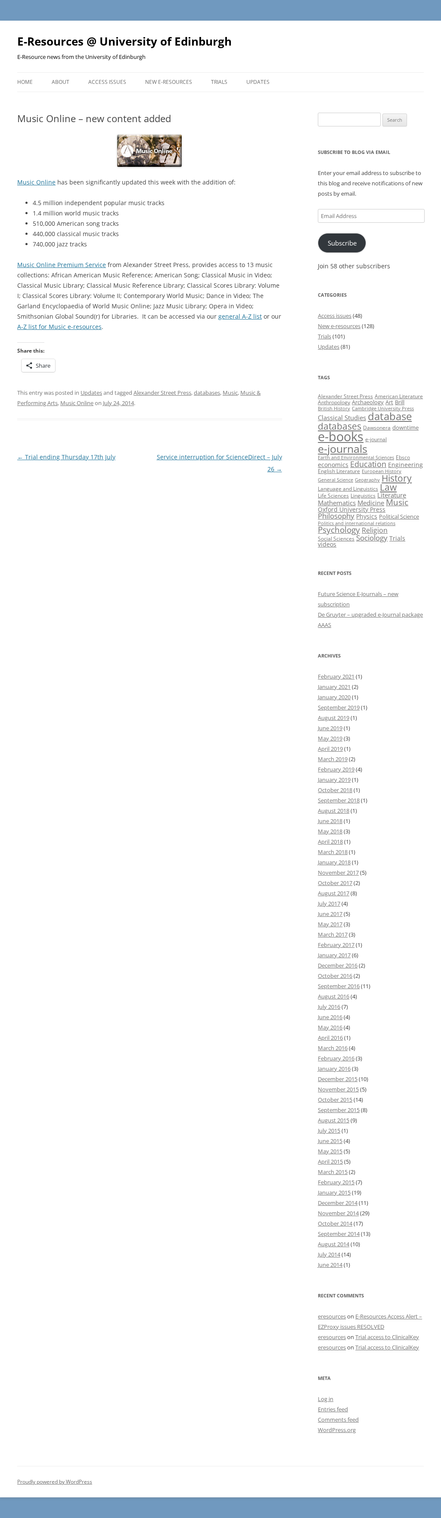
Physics (366, 516)
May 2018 (330, 831)
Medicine (370, 502)
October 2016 (335, 976)
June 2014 (330, 1265)
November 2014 (338, 1213)
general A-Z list (240, 316)
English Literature (339, 471)
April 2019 (330, 749)
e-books (340, 436)
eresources (332, 1316)
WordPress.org (337, 1430)
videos (327, 544)
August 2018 (333, 810)
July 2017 (329, 903)
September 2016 (339, 986)
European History (381, 471)
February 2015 (336, 1182)
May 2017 (330, 924)
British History (334, 409)
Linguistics (363, 495)
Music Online (36, 182)
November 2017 (338, 872)
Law (388, 487)
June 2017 (330, 914)
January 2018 (334, 862)
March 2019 (333, 759)
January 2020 (334, 697)
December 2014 (337, 1203)
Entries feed (333, 1409)
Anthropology (334, 402)
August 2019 (333, 718)
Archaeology (368, 402)
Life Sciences (333, 495)
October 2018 (335, 790)
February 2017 (336, 945)
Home (25, 82)
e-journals (342, 448)
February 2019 (336, 769)
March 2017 (333, 934)
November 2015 (338, 1089)
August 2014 (333, 1244)
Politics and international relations (356, 523)
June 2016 (330, 1017)
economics (333, 465)
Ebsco (403, 457)
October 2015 (335, 1099)
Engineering (405, 465)
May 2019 (330, 738)
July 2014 (329, 1254)
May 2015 (330, 1151)
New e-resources (168, 82)
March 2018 (333, 852)
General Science (335, 480)
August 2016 (333, 996)
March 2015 (333, 1172)
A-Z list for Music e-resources (59, 327)
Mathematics (337, 502)
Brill (399, 402)
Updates (258, 82)
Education (368, 464)
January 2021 (334, 687)
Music (230, 392)
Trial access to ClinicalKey (387, 1337)
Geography (367, 480)
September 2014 (339, 1234)
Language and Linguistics (348, 489)
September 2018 (339, 800)
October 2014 (335, 1223)
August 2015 (333, 1120)
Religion (375, 530)
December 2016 (337, 965)
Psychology (339, 529)
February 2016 (336, 1058)
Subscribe (342, 243)
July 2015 (329, 1130)
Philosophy (336, 516)
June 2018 (330, 821)
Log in (325, 1399)
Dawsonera (377, 427)
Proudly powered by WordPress (54, 1481)
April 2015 (330, 1161)
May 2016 (330, 1027)
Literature (391, 495)
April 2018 (330, 841)
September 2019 (339, 707)
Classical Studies (342, 417)
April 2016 (330, 1038)
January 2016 (334, 1068)
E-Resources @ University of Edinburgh (124, 41)
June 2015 (330, 1141)
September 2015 (339, 1110)
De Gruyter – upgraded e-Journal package (370, 614)
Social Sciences (336, 538)
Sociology (372, 537)
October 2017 (335, 883)
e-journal (376, 439)
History (397, 478)
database (390, 416)
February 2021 (336, 676)
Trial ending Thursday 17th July (66, 457)
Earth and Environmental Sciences (356, 458)
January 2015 (334, 1192)
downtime (405, 427)
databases (207, 392)
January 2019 (334, 780)
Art (389, 402)
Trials (219, 82)
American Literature (399, 396)
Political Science (399, 516)
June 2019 (330, 728)
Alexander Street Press (162, 392)
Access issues (107, 82)
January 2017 (334, 955)
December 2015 (337, 1079)
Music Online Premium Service (61, 265)
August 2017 (333, 893)
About (60, 82)
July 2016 (329, 1007)
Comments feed (338, 1419)
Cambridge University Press (383, 409)
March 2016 (333, 1048)
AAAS (324, 625)
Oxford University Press (351, 509)
